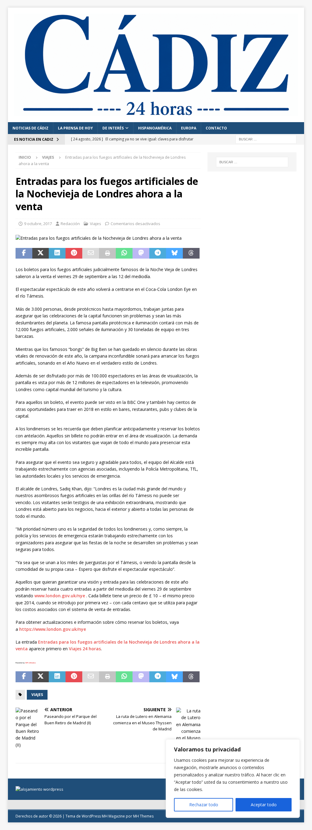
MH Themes (143, 816)
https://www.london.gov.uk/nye (52, 629)
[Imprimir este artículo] (107, 253)
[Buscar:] (266, 139)
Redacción (70, 223)
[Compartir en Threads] (191, 253)
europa (188, 128)
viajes (37, 694)
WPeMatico (30, 663)
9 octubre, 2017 (38, 223)
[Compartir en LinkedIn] (57, 253)
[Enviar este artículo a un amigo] (90, 253)
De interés (113, 128)
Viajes (95, 223)
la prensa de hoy (75, 128)
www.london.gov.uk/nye (59, 596)
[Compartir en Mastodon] (141, 253)
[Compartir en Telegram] (157, 253)
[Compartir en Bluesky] (174, 253)
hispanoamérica (155, 128)
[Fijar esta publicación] (74, 253)
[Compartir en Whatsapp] (124, 253)
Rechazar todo (203, 804)
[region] (233, 778)
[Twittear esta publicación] (40, 253)
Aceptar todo (264, 804)
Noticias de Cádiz (30, 128)
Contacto (216, 128)
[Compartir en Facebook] (24, 253)
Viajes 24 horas (85, 649)
